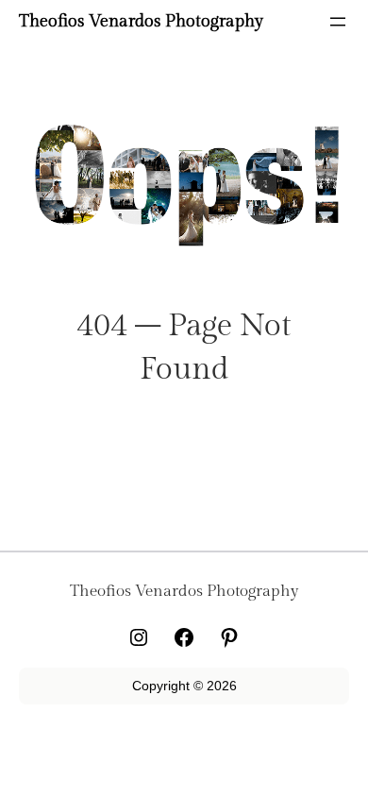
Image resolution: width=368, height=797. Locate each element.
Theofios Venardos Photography (141, 21)
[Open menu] (337, 21)
